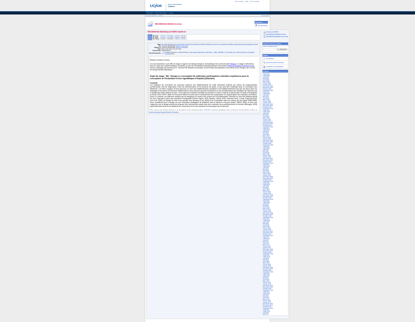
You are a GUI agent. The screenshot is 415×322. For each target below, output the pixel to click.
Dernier (183, 36)
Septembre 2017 (268, 235)
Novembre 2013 (268, 305)
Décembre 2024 (268, 104)
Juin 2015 (266, 276)
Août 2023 (266, 128)
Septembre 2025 (268, 90)
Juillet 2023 (266, 130)
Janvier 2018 (267, 229)
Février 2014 (267, 300)
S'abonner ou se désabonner (274, 66)
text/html (180, 52)
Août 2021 (266, 164)
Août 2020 (266, 183)
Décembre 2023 (268, 122)
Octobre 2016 (267, 252)
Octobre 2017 (267, 234)
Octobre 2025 (267, 89)
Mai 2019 (266, 205)
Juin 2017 (266, 240)
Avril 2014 (266, 297)
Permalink (175, 112)
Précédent (170, 36)
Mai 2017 (266, 241)
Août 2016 (266, 255)
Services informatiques (161, 13)
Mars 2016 (266, 263)
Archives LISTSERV (272, 32)
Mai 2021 (266, 169)
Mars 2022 (266, 154)
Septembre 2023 (268, 127)
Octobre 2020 (267, 179)
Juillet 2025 (266, 93)
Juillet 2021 (266, 166)
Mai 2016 (266, 260)
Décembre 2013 (268, 303)
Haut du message (154, 112)
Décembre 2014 (268, 285)
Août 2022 (266, 146)
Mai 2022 (266, 151)
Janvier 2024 (267, 121)
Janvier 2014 (267, 302)
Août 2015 (266, 273)
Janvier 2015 (267, 284)
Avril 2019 (266, 207)
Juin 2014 (266, 294)
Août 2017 (266, 237)
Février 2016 (267, 264)
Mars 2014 (266, 299)
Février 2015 (267, 282)
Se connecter (270, 58)
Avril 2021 (266, 170)
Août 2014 (266, 291)
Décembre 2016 (268, 249)
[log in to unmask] (181, 46)
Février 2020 (267, 192)
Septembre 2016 (268, 254)
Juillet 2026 (266, 75)
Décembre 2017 (268, 231)
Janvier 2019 (267, 211)
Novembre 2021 (268, 160)
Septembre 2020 (268, 181)
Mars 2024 (266, 118)
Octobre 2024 (267, 107)
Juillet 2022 (266, 148)
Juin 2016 (266, 258)
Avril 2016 (266, 261)
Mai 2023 (266, 133)
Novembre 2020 (268, 178)
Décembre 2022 (268, 140)
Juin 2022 (266, 149)
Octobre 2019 (267, 198)
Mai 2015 (266, 278)
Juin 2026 (266, 77)
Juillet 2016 (266, 257)
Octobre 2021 (267, 161)
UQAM (151, 13)
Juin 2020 (266, 186)
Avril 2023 (266, 134)
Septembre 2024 (268, 108)
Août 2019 (266, 201)
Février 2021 (267, 173)
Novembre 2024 (268, 105)
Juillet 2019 (266, 202)
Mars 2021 (266, 172)
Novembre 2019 (268, 196)
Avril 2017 (266, 243)
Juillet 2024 (266, 111)
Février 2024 (267, 119)
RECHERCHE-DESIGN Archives (276, 34)
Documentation (262, 25)
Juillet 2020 (266, 184)
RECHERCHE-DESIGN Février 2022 (277, 36)
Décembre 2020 (268, 176)
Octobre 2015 (267, 270)
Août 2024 (266, 110)
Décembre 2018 (268, 213)
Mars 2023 (266, 136)
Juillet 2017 (266, 238)
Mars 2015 (266, 281)
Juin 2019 (266, 204)
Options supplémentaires (270, 46)
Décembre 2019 (268, 195)
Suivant (177, 36)
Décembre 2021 (268, 158)
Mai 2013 (266, 314)
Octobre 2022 (267, 143)
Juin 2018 (266, 222)
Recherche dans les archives (272, 44)
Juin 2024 (266, 113)
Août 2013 (266, 309)
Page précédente (166, 112)
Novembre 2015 (268, 269)
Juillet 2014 (266, 293)
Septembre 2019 (268, 199)
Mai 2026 (266, 78)
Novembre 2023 (268, 124)
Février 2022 (267, 155)
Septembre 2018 (268, 217)
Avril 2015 (266, 279)
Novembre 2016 (268, 251)
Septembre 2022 (268, 145)
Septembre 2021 (268, 163)
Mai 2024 (266, 115)
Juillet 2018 (266, 220)
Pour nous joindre (254, 1)
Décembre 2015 (268, 267)
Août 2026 (266, 74)
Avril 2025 (266, 98)
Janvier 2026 (267, 84)
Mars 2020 (266, 190)
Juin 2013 (266, 312)
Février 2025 (267, 101)
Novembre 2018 (268, 214)
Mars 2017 (266, 244)
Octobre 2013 (267, 306)
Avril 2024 (266, 116)
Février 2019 (267, 210)
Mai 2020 (266, 187)
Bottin (246, 1)
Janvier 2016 (267, 266)
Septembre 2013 (268, 308)
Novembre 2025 (268, 87)
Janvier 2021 (267, 175)
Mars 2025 (266, 99)
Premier (163, 36)
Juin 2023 (266, 131)
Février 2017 (267, 246)
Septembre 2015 (268, 272)
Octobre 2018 (267, 216)
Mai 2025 (266, 96)
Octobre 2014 (267, 288)
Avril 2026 (266, 80)
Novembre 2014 (268, 287)
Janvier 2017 (267, 247)
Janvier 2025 (267, 102)
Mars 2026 (266, 81)
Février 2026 (267, 83)
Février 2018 (267, 228)
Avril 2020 (266, 189)
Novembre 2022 (268, 142)
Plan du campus (239, 1)
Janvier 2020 (267, 193)
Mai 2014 (266, 296)
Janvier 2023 (267, 139)
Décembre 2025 (268, 86)
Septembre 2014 (268, 290)
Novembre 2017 (268, 232)
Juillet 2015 (266, 275)
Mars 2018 (266, 226)
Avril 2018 (266, 225)
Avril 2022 (266, 152)
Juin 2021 (266, 167)
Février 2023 (267, 137)
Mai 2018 (266, 223)
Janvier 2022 (267, 157)
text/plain (167, 52)
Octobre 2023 (267, 125)
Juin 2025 (266, 95)
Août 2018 (266, 219)
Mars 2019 (266, 208)
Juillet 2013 (266, 311)
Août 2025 (266, 92)
